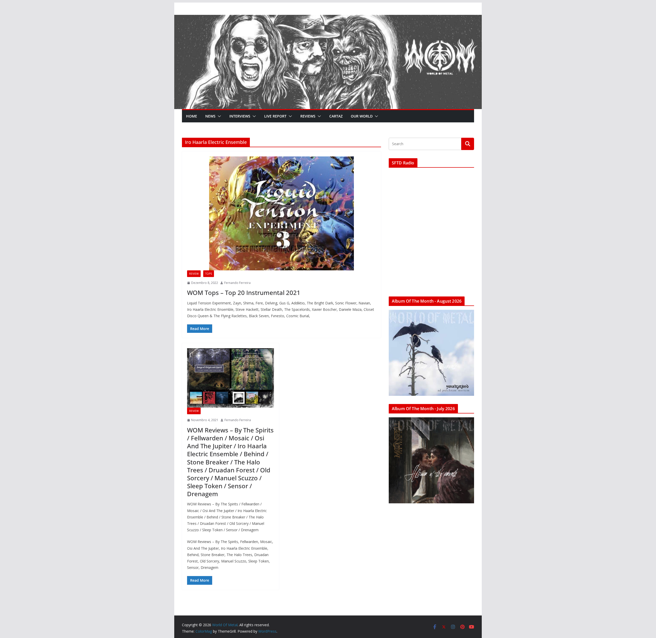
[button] (218, 116)
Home (191, 116)
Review (194, 273)
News (210, 116)
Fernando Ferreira (237, 283)
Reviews (307, 116)
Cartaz (336, 116)
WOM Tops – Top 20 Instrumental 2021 (243, 292)
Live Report (275, 116)
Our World (362, 116)
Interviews (239, 116)
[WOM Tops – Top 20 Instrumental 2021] (281, 213)
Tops (208, 273)
